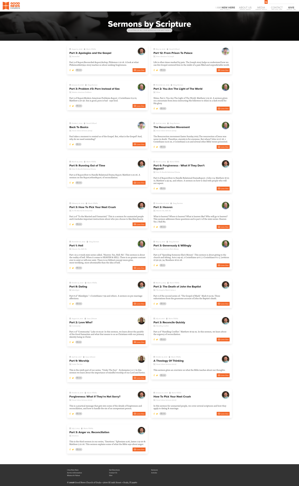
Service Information (74, 472)
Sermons (154, 469)
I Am (225, 8)
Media (261, 8)
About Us (245, 8)
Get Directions (114, 469)
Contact (277, 8)
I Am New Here (72, 469)
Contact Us (113, 472)
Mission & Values (73, 475)
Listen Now (140, 70)
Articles (154, 472)
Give (110, 475)
